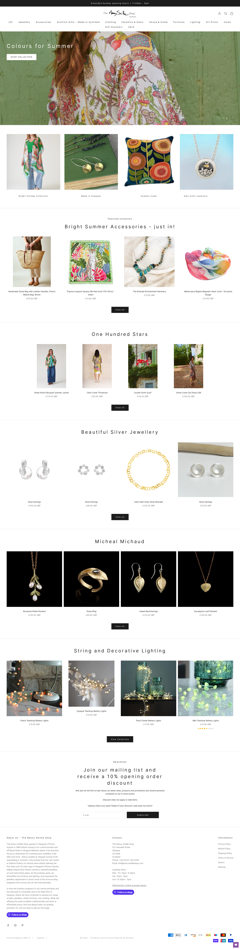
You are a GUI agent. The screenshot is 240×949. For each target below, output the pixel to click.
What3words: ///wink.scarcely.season (129, 885)
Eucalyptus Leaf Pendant (205, 611)
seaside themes (54, 53)
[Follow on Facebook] (8, 925)
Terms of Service (225, 858)
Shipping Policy (225, 853)
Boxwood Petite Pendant (34, 611)
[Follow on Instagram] (15, 925)
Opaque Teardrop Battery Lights (91, 711)
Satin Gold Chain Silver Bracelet (148, 502)
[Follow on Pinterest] (22, 925)
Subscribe (209, 937)
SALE (131, 27)
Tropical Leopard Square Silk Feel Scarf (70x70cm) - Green (91, 293)
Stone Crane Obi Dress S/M (188, 392)
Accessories (43, 22)
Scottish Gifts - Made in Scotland (78, 22)
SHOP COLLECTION (21, 53)
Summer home (149, 196)
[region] (120, 78)
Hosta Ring (91, 611)
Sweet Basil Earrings (148, 611)
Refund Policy (224, 848)
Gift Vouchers (114, 27)
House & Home (158, 22)
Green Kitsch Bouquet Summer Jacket (51, 392)
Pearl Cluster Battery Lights (148, 720)
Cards (227, 22)
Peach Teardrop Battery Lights (34, 720)
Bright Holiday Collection (33, 196)
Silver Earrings (34, 502)
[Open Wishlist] (236, 945)
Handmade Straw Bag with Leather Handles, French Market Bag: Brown (31, 293)
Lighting (195, 22)
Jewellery (24, 22)
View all (120, 310)
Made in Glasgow (91, 196)
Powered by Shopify (124, 938)
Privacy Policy (224, 844)
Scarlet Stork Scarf (142, 392)
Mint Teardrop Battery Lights (206, 720)
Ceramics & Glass (133, 22)
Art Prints (212, 22)
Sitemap (222, 867)
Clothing (110, 22)
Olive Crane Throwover (97, 392)
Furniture (179, 22)
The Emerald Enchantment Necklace (149, 291)
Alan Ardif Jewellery (196, 196)
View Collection (120, 739)
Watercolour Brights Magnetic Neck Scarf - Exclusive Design (208, 293)
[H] (11, 22)
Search (221, 862)
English (40, 938)
